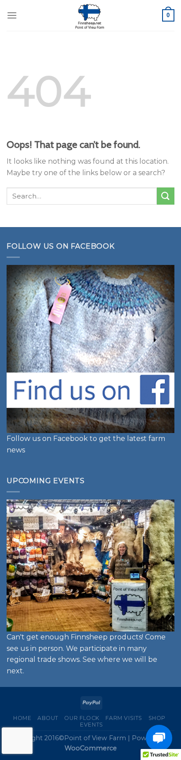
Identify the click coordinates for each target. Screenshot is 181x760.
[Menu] (12, 15)
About (47, 718)
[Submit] (165, 196)
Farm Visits (123, 718)
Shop (157, 718)
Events (91, 724)
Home (22, 718)
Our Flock (82, 718)
